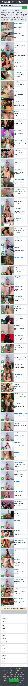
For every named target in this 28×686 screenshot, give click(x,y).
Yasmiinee (17, 209)
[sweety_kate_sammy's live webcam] (7, 416)
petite (3, 645)
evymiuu (17, 43)
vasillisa (16, 589)
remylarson (17, 472)
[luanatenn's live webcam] (7, 446)
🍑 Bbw (17, 672)
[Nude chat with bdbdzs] (7, 387)
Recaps (16, 684)
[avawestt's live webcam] (7, 202)
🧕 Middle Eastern (6, 670)
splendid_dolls (19, 462)
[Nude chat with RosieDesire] (7, 368)
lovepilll (16, 452)
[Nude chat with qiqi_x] (7, 56)
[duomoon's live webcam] (7, 563)
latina (3, 628)
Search (24, 7)
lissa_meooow (18, 491)
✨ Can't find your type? (14, 608)
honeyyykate (18, 62)
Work (13, 684)
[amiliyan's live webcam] (7, 572)
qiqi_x (16, 53)
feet (3, 665)
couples (4, 658)
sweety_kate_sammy (20, 413)
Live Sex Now (14, 681)
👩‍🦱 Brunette (6, 672)
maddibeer (17, 238)
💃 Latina (16, 668)
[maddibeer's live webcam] (7, 241)
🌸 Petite (22, 672)
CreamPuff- (18, 345)
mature (4, 618)
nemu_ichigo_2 (19, 72)
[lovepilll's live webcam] (7, 455)
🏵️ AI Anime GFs (20, 678)
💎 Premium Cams (21, 676)
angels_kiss (18, 501)
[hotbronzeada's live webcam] (7, 543)
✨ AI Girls (14, 678)
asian (3, 625)
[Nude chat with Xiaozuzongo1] (7, 231)
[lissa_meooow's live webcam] (7, 494)
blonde (4, 638)
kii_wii (16, 433)
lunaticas (17, 82)
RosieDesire (18, 365)
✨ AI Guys (6, 680)
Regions (9, 684)
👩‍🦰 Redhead (12, 672)
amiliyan (16, 569)
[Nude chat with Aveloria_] (7, 309)
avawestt (17, 199)
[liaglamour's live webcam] (7, 221)
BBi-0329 (17, 404)
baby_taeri (17, 131)
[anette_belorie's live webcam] (7, 602)
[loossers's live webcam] (7, 533)
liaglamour (17, 218)
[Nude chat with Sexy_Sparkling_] (7, 192)
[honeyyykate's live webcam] (7, 66)
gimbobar (17, 520)
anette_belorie (18, 598)
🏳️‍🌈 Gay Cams (6, 676)
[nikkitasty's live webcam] (7, 514)
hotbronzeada (18, 540)
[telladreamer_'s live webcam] (7, 397)
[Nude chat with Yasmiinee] (7, 212)
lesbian (4, 655)
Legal (24, 684)
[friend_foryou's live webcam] (7, 582)
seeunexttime (18, 257)
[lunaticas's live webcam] (7, 85)
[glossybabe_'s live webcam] (7, 299)
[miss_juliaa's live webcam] (7, 280)
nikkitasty (17, 511)
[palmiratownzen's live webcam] (7, 182)
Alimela (16, 248)
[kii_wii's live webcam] (7, 436)
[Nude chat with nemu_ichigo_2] (7, 75)
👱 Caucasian (21, 668)
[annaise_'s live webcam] (7, 426)
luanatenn (17, 442)
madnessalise (18, 160)
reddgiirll (17, 481)
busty (3, 652)
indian (4, 635)
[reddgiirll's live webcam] (7, 485)
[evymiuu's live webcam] (7, 46)
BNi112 (16, 92)
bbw (3, 648)
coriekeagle (18, 374)
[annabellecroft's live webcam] (7, 124)
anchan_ (16, 326)
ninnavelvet (18, 316)
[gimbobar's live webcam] (7, 524)
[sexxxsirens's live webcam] (7, 358)
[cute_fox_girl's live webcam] (7, 143)
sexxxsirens (18, 355)
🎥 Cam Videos (21, 680)
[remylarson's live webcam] (7, 475)
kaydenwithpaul (19, 23)
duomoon (17, 559)
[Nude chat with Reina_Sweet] (7, 290)
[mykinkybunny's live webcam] (7, 553)
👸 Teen (18, 670)
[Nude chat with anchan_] (7, 329)
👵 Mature (13, 670)
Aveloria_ (17, 306)
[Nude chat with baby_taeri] (7, 134)
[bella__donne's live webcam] (7, 338)
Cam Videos (11, 10)
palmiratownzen (19, 179)
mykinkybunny (19, 550)
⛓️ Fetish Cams (7, 678)
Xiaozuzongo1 (18, 228)
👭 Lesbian (11, 674)
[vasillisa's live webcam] (7, 592)
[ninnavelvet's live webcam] (7, 319)
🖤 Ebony (10, 668)
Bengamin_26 (18, 170)
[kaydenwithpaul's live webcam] (7, 27)
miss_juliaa (17, 277)
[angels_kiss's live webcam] (7, 504)
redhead (4, 642)
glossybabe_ (18, 296)
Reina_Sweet (18, 287)
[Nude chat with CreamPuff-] (7, 348)
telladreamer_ (18, 394)
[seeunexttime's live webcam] (7, 260)
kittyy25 (16, 111)
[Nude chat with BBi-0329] (7, 407)
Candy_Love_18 (19, 267)
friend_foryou (18, 579)
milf (3, 622)
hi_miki (16, 101)
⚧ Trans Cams (13, 676)
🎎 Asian (5, 668)
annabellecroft (18, 121)
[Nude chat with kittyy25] (7, 114)
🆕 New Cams (21, 674)
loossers (17, 530)
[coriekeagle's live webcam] (7, 377)
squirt (3, 661)
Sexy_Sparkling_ (19, 189)
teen (3, 615)
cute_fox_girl (18, 140)
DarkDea (17, 150)
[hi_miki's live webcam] (7, 104)
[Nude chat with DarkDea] (7, 153)
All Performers (20, 684)
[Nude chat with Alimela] (7, 251)
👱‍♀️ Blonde (24, 670)
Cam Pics (17, 10)
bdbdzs (16, 384)
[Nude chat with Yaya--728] (7, 36)
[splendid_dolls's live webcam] (7, 465)
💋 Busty (6, 674)
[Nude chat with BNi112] (7, 95)
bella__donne (18, 335)
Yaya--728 (17, 33)
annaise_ (17, 423)
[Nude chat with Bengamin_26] (7, 173)
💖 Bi (16, 674)
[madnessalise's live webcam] (7, 163)
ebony (4, 632)
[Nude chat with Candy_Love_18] (7, 270)
